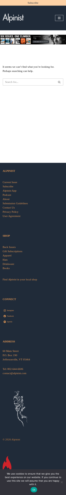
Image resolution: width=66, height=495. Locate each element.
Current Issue (10, 182)
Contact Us (9, 207)
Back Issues (9, 247)
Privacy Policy (10, 211)
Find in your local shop (20, 279)
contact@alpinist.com (14, 373)
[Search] (59, 82)
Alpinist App (10, 190)
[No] (61, 482)
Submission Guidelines (15, 203)
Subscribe (33, 2)
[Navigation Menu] (59, 18)
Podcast (7, 194)
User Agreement (11, 216)
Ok (34, 489)
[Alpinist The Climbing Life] (13, 18)
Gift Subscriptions (12, 251)
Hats (5, 259)
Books (6, 268)
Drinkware (8, 264)
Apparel (7, 255)
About (6, 199)
